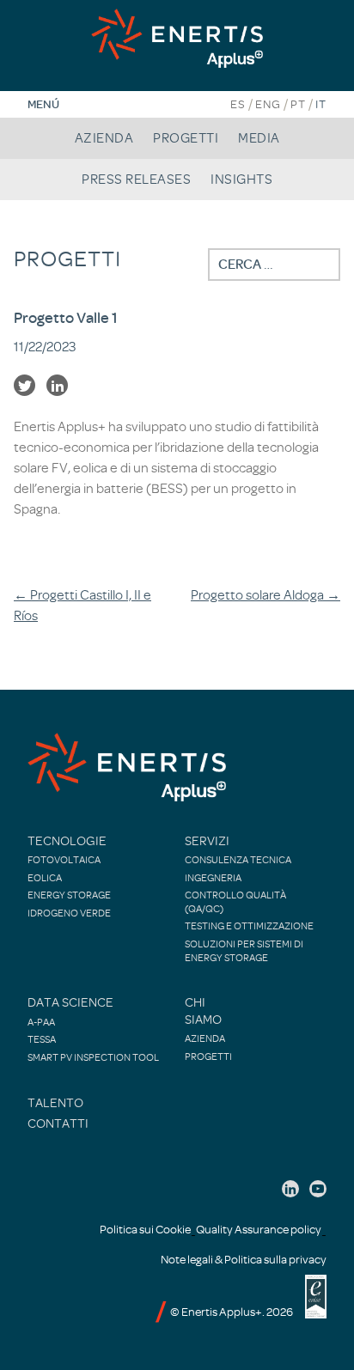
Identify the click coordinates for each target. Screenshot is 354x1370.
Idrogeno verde (69, 913)
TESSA (41, 1039)
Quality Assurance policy (258, 1229)
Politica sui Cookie (145, 1229)
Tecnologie (67, 841)
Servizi (207, 841)
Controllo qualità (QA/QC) (235, 902)
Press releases (136, 179)
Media (259, 138)
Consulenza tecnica (238, 860)
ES (238, 104)
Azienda (104, 138)
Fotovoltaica (64, 860)
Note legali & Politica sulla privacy (244, 1259)
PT (298, 104)
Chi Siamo (203, 1011)
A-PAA (41, 1022)
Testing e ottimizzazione (249, 926)
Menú (43, 104)
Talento (55, 1103)
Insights (241, 179)
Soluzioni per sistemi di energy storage (244, 951)
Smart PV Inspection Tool (93, 1057)
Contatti (57, 1124)
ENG (268, 104)
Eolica (44, 878)
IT (321, 104)
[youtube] (318, 1188)
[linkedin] (290, 1188)
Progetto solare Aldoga (265, 595)
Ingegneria (213, 878)
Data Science (70, 1003)
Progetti (185, 138)
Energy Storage (69, 895)
